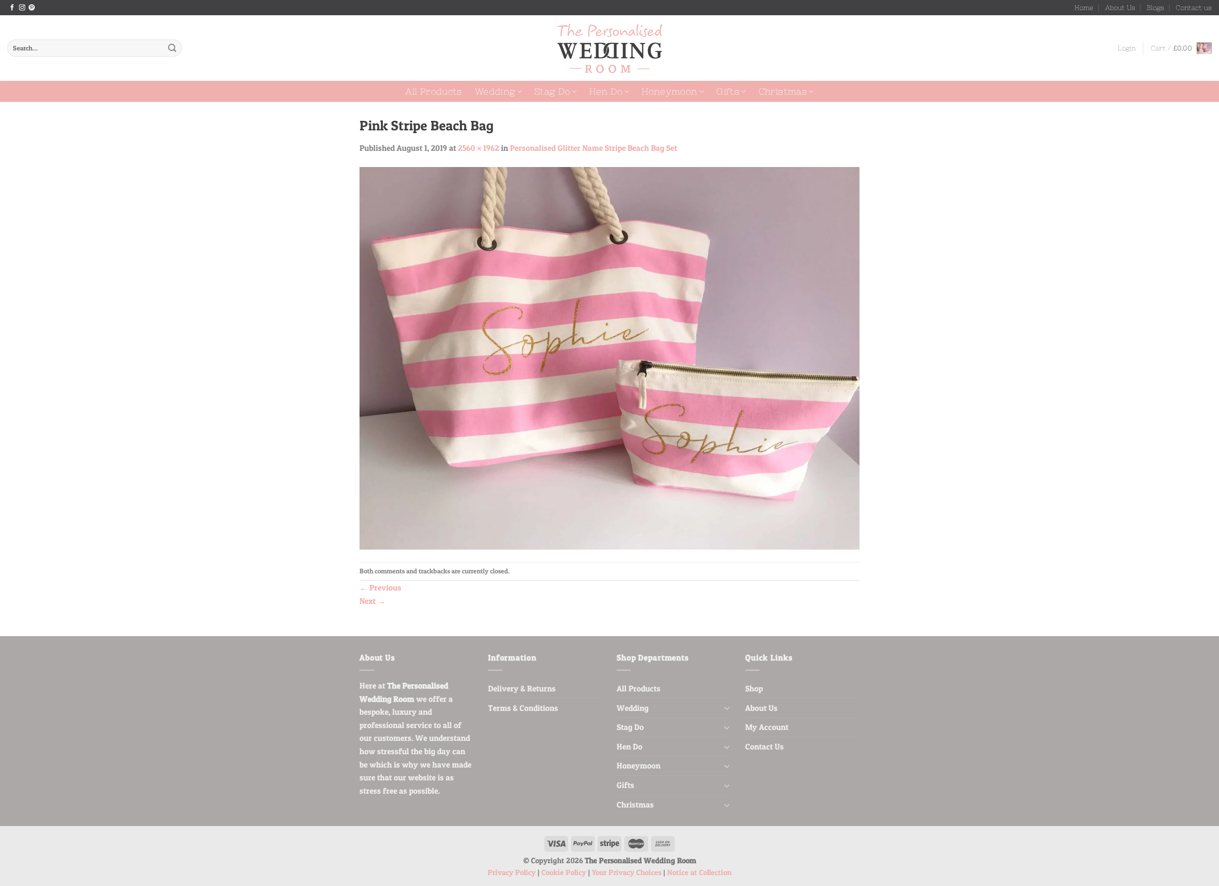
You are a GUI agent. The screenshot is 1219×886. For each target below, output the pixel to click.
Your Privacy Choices (626, 872)
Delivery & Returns (522, 688)
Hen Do (605, 91)
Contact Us (764, 746)
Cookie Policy (563, 872)
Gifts (727, 91)
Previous (380, 587)
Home (1083, 7)
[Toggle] (727, 707)
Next (373, 601)
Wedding (495, 91)
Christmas (783, 91)
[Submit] (172, 48)
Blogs (1155, 7)
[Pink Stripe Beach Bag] (609, 357)
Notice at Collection (699, 872)
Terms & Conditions (523, 708)
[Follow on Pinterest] (32, 7)
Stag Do (552, 91)
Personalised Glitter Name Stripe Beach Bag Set (593, 148)
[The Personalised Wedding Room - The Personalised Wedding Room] (609, 48)
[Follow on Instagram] (22, 7)
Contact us (1194, 7)
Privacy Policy (512, 872)
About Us (1120, 7)
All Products (433, 91)
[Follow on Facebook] (12, 7)
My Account (767, 727)
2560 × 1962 (478, 148)
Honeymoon (669, 91)
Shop (754, 688)
